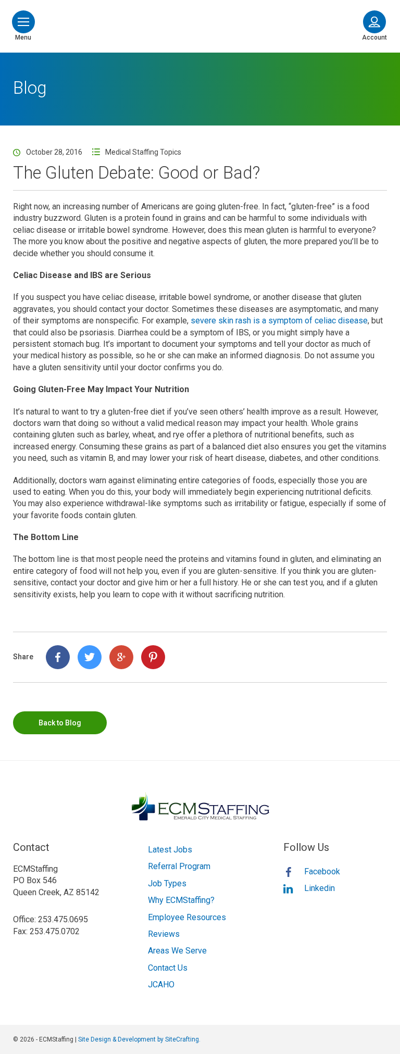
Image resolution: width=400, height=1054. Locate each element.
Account (374, 37)
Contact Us (168, 968)
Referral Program (179, 866)
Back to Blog (60, 723)
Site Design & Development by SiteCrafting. (139, 1039)
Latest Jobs (170, 850)
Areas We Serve (177, 951)
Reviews (164, 934)
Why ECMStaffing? (181, 900)
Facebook (322, 871)
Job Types (167, 883)
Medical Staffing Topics (143, 152)
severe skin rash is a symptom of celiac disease (279, 320)
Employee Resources (187, 917)
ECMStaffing (200, 24)
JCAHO (161, 984)
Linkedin (319, 888)
